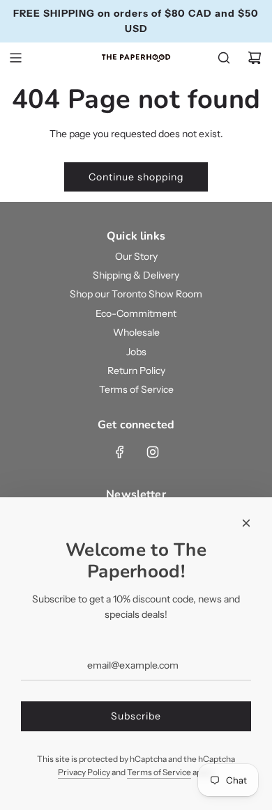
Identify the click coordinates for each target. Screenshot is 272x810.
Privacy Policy (84, 772)
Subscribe (136, 716)
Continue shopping (136, 177)
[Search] (224, 57)
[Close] (246, 523)
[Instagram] (152, 452)
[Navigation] (15, 57)
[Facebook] (120, 452)
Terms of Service (159, 772)
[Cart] (254, 57)
